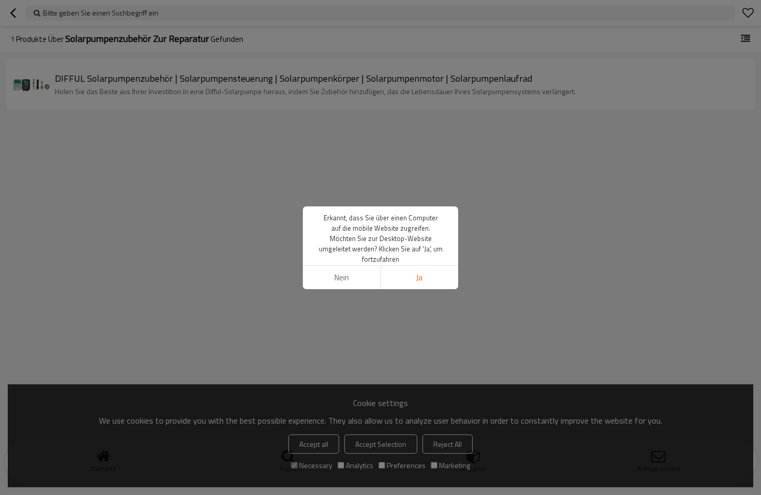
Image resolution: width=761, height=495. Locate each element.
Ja (419, 277)
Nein (341, 277)
